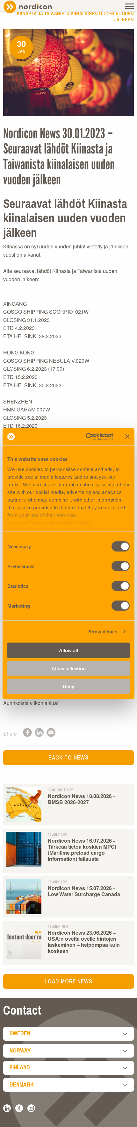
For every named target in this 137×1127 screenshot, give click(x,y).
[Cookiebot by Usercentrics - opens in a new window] (86, 436)
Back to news (68, 757)
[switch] (121, 566)
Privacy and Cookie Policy (60, 522)
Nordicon (38, 7)
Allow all (68, 650)
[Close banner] (127, 436)
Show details (102, 631)
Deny (68, 686)
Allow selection (69, 668)
